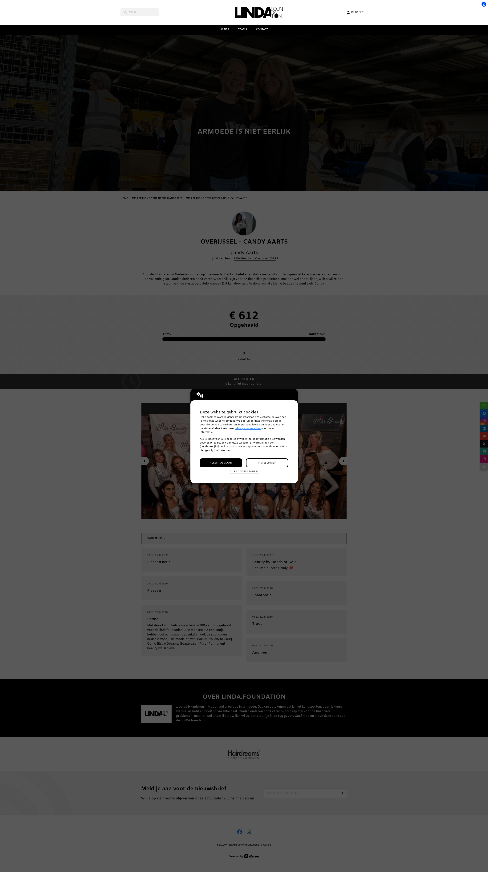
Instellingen (267, 462)
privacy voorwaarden (247, 428)
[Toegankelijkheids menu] (484, 4)
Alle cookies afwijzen (244, 471)
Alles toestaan (221, 462)
